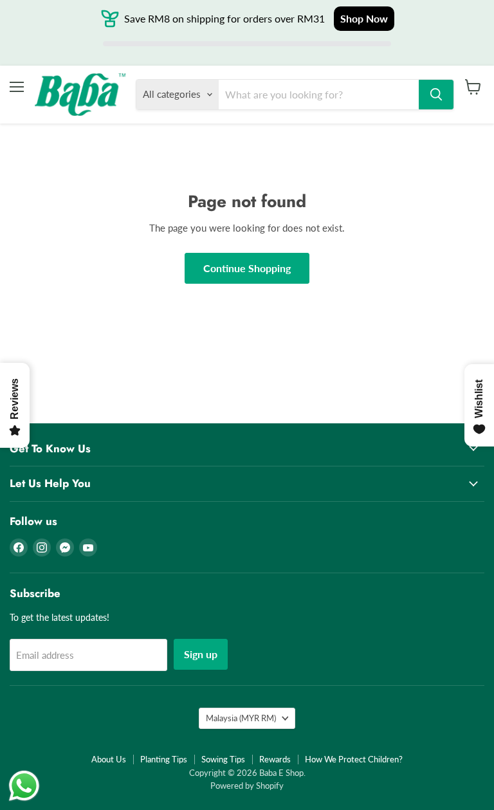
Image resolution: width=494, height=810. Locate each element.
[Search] (436, 94)
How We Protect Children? (354, 759)
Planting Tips (163, 759)
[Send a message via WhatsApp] (24, 786)
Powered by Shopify (247, 785)
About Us (108, 759)
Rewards (275, 759)
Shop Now (364, 18)
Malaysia (241, 718)
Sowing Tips (223, 759)
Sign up (200, 654)
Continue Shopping (247, 268)
